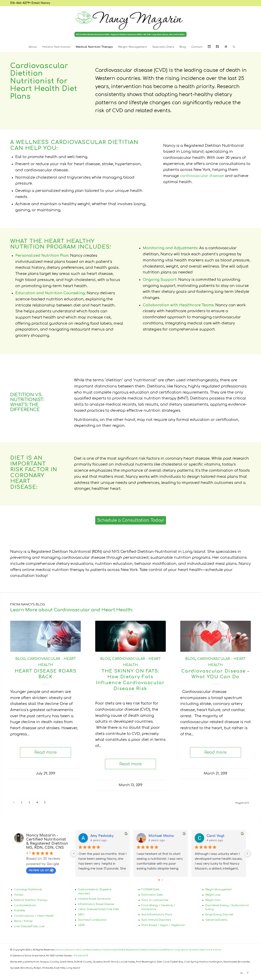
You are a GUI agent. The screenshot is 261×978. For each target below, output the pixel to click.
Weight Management (218, 889)
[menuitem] (33, 47)
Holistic (18, 894)
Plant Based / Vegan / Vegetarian (163, 925)
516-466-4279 (19, 2)
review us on (39, 870)
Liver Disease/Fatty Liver (29, 926)
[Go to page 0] (159, 880)
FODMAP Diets (150, 889)
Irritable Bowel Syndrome (94, 898)
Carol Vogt (216, 836)
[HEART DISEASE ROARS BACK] (45, 636)
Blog (20, 659)
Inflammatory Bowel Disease (96, 904)
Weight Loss (212, 894)
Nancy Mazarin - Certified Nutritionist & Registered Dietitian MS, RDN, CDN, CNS (47, 841)
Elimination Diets (152, 894)
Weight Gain (213, 900)
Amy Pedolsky (102, 836)
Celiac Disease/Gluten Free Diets (98, 909)
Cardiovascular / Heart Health (34, 915)
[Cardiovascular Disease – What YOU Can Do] (215, 636)
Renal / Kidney (23, 921)
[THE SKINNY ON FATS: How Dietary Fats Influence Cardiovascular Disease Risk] (130, 636)
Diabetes (19, 910)
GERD (81, 925)
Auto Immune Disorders (156, 919)
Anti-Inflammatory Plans (157, 914)
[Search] (232, 47)
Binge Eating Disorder (219, 914)
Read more (45, 752)
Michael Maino (161, 836)
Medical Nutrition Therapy (31, 900)
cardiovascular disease (202, 176)
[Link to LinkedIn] (242, 973)
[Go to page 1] (162, 880)
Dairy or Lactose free (155, 900)
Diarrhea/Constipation (92, 919)
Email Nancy (40, 2)
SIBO (81, 914)
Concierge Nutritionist (28, 889)
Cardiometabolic (25, 905)
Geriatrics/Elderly (216, 919)
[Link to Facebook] (248, 973)
